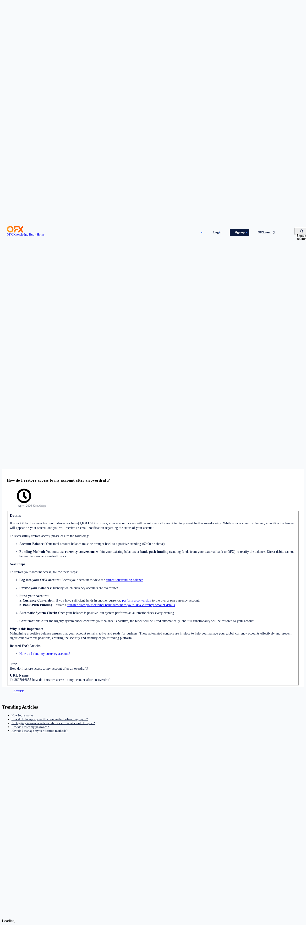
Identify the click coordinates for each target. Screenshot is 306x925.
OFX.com (264, 232)
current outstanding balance (124, 580)
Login (217, 232)
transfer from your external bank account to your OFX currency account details (121, 605)
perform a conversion (136, 600)
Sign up (240, 232)
